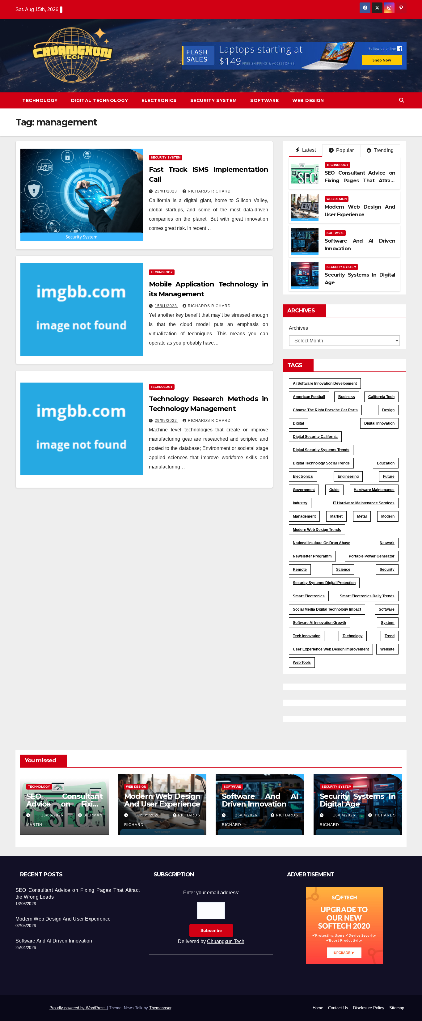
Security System (213, 100)
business (346, 397)
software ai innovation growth (319, 623)
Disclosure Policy (368, 1008)
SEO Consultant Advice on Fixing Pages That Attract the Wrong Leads (360, 180)
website (387, 649)
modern (388, 516)
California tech (381, 397)
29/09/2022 (166, 420)
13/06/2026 (57, 815)
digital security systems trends (321, 450)
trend (390, 636)
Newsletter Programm (312, 556)
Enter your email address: (211, 917)
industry (300, 503)
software (387, 609)
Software (264, 100)
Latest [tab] (308, 150)
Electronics (159, 100)
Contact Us (338, 1008)
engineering (348, 476)
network (387, 543)
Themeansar (160, 1008)
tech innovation (306, 636)
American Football (309, 397)
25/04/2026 (250, 815)
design (388, 410)
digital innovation (379, 423)
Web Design (308, 100)
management (304, 516)
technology (353, 636)
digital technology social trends (321, 463)
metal (362, 516)
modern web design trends (317, 529)
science (343, 569)
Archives (298, 328)
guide (334, 490)
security (387, 569)
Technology (39, 100)
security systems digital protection (324, 583)
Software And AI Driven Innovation (260, 800)
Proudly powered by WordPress (78, 1008)
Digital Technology (99, 100)
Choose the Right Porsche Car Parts (325, 410)
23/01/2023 (166, 191)
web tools (302, 662)
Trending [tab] (383, 150)
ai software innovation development (325, 383)
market (336, 516)
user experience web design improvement (331, 649)
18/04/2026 (348, 815)
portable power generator (372, 556)
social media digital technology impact (327, 609)
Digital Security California (315, 436)
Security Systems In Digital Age (358, 800)
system (388, 623)
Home (318, 1008)
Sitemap (396, 1008)
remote (300, 569)
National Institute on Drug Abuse (321, 543)
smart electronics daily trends (367, 596)
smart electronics (309, 596)
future (389, 476)
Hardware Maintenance (374, 490)
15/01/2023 (166, 306)
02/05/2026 (152, 815)
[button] (401, 100)
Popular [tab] (344, 150)
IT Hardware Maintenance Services (364, 503)
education (386, 463)
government (304, 490)
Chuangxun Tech (225, 941)
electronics (303, 476)
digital (298, 423)
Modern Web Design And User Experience (162, 800)
